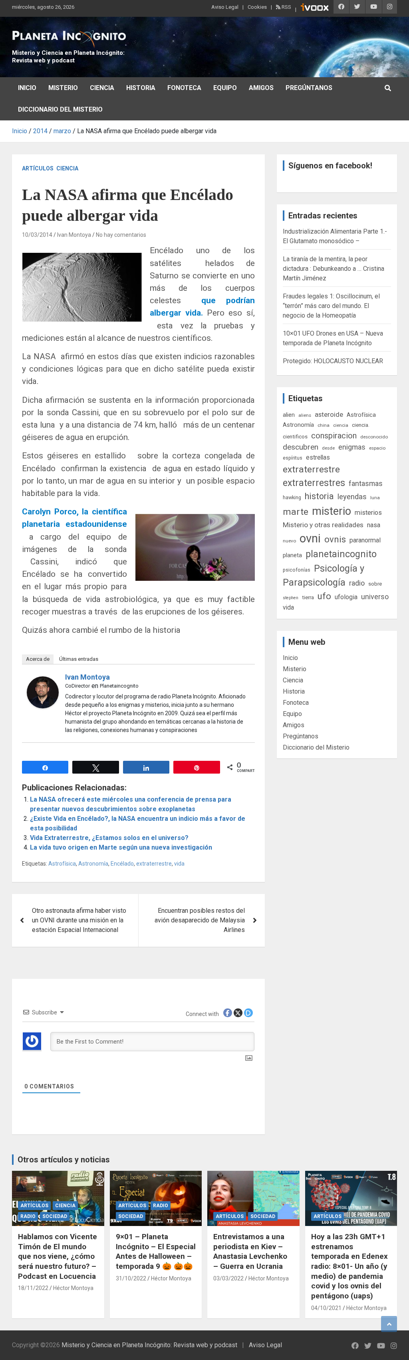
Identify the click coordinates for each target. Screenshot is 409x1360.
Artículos (38, 168)
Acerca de (38, 659)
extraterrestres (314, 483)
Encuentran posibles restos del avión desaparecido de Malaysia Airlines (200, 920)
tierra (308, 597)
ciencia (340, 425)
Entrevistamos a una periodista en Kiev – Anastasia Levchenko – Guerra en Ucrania (250, 1251)
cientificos (295, 436)
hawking (292, 497)
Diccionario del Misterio (60, 109)
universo (375, 596)
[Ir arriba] (389, 1324)
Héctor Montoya (73, 1288)
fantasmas (366, 483)
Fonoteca (184, 88)
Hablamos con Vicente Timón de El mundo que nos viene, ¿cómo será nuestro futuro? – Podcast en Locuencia (57, 1256)
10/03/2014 (37, 235)
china (324, 425)
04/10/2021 (326, 1308)
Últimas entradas (78, 659)
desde (328, 448)
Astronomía (93, 863)
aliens (304, 415)
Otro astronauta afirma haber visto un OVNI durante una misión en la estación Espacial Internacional (79, 920)
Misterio (63, 88)
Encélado (122, 863)
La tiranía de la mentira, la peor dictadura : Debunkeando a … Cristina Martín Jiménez (333, 268)
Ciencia (102, 88)
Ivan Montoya (74, 235)
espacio (377, 448)
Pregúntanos (309, 88)
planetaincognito (341, 554)
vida (179, 863)
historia (319, 496)
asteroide (329, 414)
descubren (300, 447)
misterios (368, 512)
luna (375, 497)
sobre (375, 583)
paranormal (365, 540)
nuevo (289, 541)
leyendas (352, 496)
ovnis (335, 539)
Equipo (225, 88)
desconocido (374, 437)
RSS (285, 7)
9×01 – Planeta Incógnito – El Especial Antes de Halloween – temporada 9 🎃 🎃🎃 (156, 1251)
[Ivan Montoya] (43, 681)
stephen (290, 597)
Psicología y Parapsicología (323, 575)
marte (295, 511)
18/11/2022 (33, 1288)
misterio (331, 511)
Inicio (27, 88)
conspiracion (334, 435)
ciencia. (360, 425)
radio (357, 583)
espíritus (292, 458)
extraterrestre (154, 863)
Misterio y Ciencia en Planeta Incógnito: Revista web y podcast (68, 56)
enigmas (351, 447)
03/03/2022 (228, 1278)
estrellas (318, 457)
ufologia (346, 597)
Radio (28, 1216)
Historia (140, 88)
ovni (310, 538)
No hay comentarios (121, 235)
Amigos (261, 88)
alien (289, 414)
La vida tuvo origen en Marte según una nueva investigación (121, 847)
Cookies (257, 7)
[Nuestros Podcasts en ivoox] (314, 8)
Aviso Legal (224, 7)
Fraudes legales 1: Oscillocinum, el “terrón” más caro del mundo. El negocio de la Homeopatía (331, 305)
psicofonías (296, 570)
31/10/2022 (131, 1278)
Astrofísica (62, 863)
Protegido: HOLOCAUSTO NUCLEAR (333, 361)
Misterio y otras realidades (323, 525)
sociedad (54, 1216)
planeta (292, 555)
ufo (324, 596)
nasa (373, 525)
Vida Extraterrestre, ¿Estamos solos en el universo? (109, 838)
